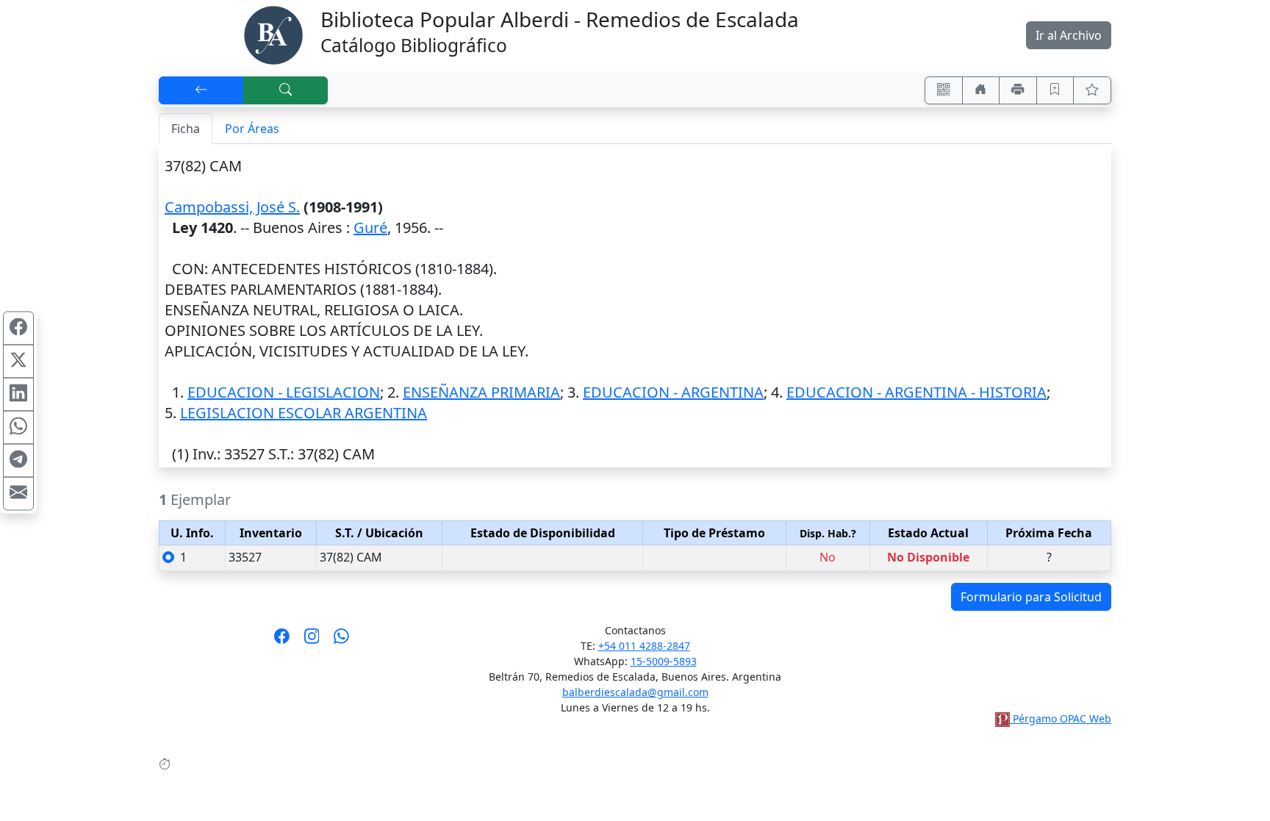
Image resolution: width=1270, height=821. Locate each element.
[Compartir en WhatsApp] (18, 427)
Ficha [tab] (185, 129)
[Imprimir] (1018, 90)
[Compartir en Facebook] (18, 328)
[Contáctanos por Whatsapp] (341, 641)
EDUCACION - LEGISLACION (283, 392)
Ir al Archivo (1069, 35)
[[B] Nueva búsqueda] (286, 90)
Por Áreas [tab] (252, 129)
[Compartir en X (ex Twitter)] (18, 361)
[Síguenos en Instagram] (312, 641)
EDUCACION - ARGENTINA (673, 392)
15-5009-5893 (664, 661)
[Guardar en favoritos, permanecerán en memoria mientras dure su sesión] (1055, 90)
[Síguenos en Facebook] (282, 641)
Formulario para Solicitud (1031, 597)
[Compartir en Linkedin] (18, 394)
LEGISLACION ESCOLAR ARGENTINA (303, 413)
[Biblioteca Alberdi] (273, 34)
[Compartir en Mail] (18, 493)
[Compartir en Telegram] (18, 460)
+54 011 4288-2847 (644, 646)
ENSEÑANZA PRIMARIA (481, 392)
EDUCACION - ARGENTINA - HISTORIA (916, 392)
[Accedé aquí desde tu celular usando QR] (944, 90)
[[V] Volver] (201, 90)
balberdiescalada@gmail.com (635, 692)
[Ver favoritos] (1092, 90)
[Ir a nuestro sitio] (981, 90)
